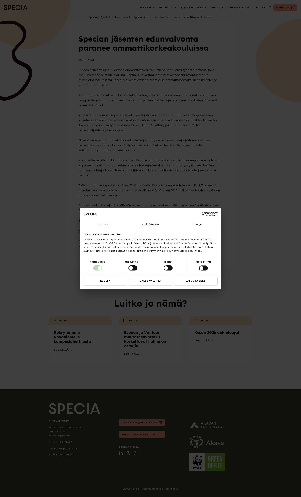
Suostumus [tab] (103, 224)
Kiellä (105, 280)
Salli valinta (150, 280)
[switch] (132, 268)
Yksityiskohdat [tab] (150, 224)
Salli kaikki (196, 280)
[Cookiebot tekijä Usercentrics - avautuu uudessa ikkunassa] (204, 214)
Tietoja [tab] (197, 224)
